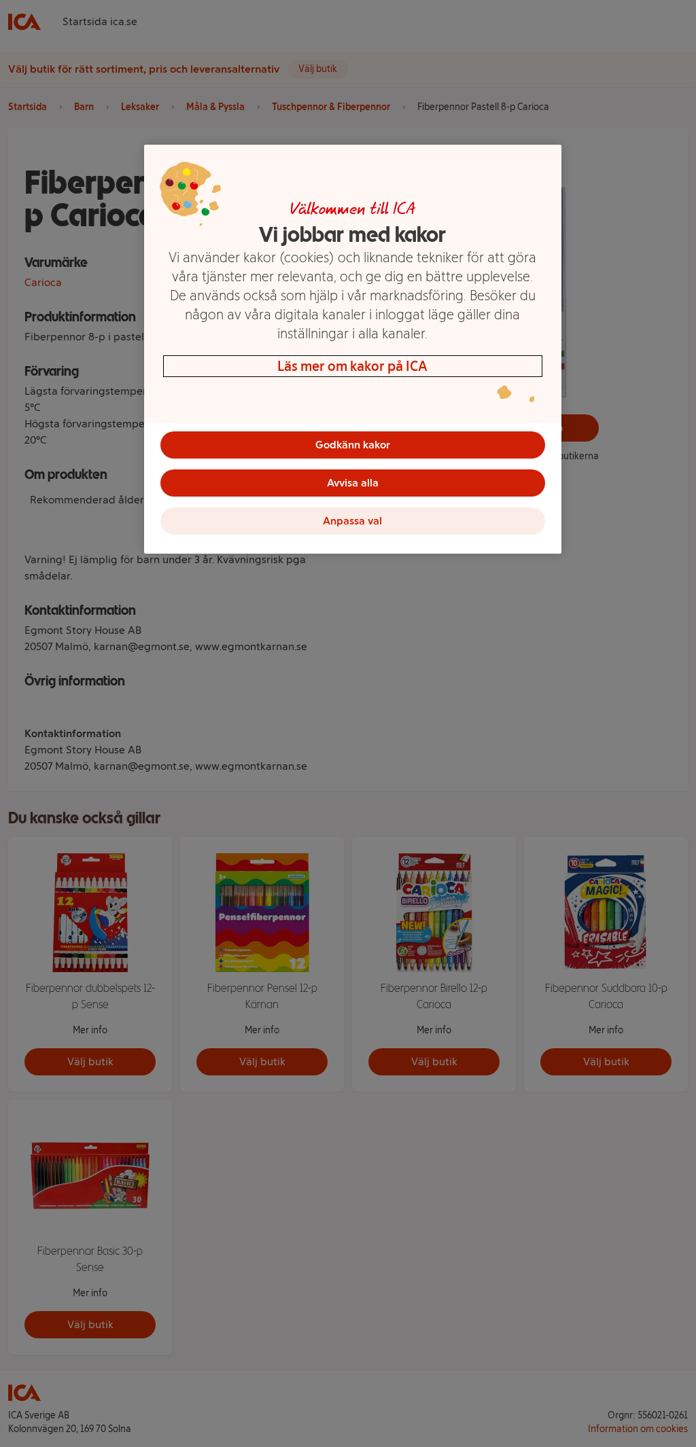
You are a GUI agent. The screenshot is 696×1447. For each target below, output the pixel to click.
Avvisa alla (353, 482)
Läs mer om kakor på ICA (352, 366)
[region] (352, 349)
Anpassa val (352, 520)
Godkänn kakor (352, 444)
